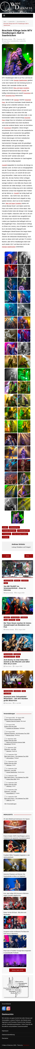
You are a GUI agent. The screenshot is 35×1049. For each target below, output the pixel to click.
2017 (5, 527)
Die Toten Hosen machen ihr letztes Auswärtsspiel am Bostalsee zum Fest (17, 625)
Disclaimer (5, 1038)
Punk (5, 619)
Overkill (23, 90)
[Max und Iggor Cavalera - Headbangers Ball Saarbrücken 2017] (11, 439)
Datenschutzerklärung (8, 1034)
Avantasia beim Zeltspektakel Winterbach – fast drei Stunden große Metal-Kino (16, 698)
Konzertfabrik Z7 (10, 793)
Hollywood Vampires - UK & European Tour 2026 (16, 733)
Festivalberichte (8, 691)
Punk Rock (11, 619)
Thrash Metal (5, 43)
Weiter (27, 556)
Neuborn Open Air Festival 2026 (12, 719)
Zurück (7, 556)
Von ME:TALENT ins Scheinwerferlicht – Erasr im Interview (15, 588)
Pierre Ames (8, 666)
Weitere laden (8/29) (17, 970)
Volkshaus (9, 765)
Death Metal (7, 41)
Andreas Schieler (8, 39)
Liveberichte (22, 41)
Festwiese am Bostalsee (12, 728)
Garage (16, 100)
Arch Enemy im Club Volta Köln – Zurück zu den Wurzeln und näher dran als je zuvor (17, 662)
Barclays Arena (10, 735)
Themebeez (26, 1045)
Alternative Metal (8, 580)
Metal (5, 583)
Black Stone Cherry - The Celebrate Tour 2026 (16, 756)
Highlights (6, 617)
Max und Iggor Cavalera (21, 88)
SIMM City (9, 800)
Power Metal (7, 693)
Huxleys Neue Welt (11, 779)
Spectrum (8, 751)
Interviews (17, 580)
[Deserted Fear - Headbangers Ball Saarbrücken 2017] (11, 258)
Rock (18, 619)
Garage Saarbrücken (20, 80)
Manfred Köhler (9, 592)
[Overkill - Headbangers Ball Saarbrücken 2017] (11, 361)
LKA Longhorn (10, 758)
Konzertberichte (14, 41)
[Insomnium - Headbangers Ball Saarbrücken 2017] (24, 297)
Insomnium (27, 93)
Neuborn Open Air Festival (13, 721)
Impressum (5, 1031)
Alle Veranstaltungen (10, 804)
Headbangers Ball (24, 530)
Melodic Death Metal (9, 656)
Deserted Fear (10, 95)
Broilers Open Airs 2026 (10, 726)
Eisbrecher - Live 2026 (10, 749)
